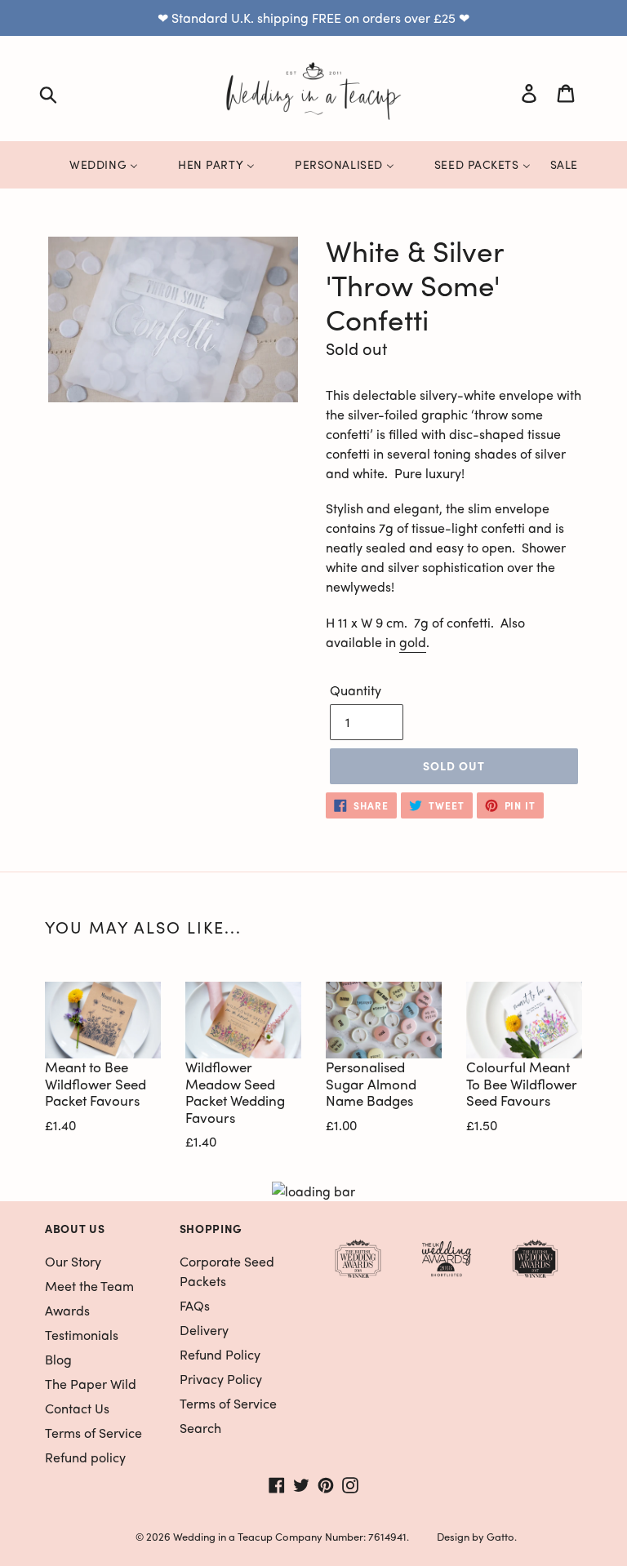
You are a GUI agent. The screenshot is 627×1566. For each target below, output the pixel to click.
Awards (67, 1310)
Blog (58, 1359)
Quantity (355, 690)
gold (412, 641)
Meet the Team (89, 1285)
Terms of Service (93, 1432)
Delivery (204, 1329)
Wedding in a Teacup (223, 1536)
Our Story (73, 1261)
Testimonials (81, 1334)
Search (200, 1427)
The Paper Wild (90, 1383)
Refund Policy (220, 1354)
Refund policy (85, 1457)
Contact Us (77, 1408)
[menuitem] (93, 164)
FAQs (195, 1305)
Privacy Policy (221, 1378)
